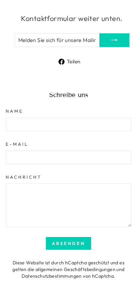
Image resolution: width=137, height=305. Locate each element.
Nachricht (24, 177)
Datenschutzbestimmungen (52, 276)
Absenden (68, 243)
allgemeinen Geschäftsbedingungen (75, 269)
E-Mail (17, 144)
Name (14, 111)
